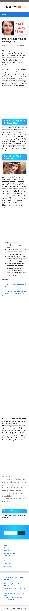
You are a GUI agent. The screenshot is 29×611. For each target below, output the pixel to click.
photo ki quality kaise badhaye (12, 485)
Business (6, 550)
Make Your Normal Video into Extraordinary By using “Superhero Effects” (14, 584)
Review (6, 561)
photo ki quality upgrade (10, 488)
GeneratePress (23, 608)
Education (7, 556)
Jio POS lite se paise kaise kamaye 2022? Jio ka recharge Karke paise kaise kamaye (14, 293)
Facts (5, 558)
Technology (9, 477)
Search (6, 530)
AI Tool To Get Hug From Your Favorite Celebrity (13, 599)
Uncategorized (8, 566)
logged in (15, 515)
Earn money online (9, 553)
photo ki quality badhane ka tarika (14, 482)
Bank (5, 545)
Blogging (6, 548)
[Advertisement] (14, 103)
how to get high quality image (15, 479)
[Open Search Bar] (27, 14)
